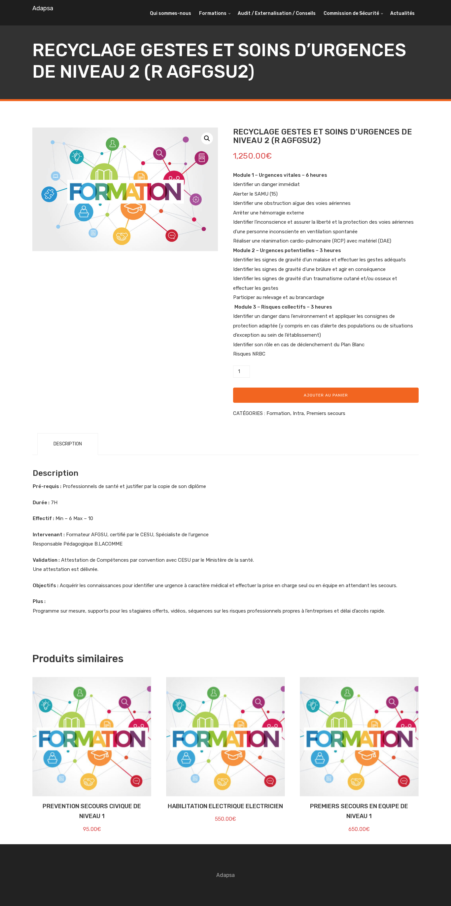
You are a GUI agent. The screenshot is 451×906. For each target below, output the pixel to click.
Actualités (402, 13)
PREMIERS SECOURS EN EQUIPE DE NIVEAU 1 (359, 811)
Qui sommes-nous (170, 13)
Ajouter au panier (326, 395)
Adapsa (42, 8)
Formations (212, 13)
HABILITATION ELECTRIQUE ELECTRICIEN (225, 806)
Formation (278, 413)
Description (67, 444)
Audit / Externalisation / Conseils (277, 13)
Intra (298, 413)
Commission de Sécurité (351, 13)
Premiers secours (325, 413)
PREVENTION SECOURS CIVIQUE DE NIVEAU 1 (92, 811)
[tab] (67, 444)
